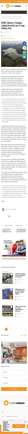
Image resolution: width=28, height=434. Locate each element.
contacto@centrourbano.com (11, 416)
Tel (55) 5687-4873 (10, 420)
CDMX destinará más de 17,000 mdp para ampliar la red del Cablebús (20, 291)
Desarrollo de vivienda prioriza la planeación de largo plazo (20, 275)
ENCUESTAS (5, 335)
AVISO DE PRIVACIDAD (14, 432)
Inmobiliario (5, 271)
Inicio (2, 16)
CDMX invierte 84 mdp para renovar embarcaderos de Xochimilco (20, 308)
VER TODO (23, 335)
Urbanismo (11, 38)
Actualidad (7, 16)
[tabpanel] (14, 296)
